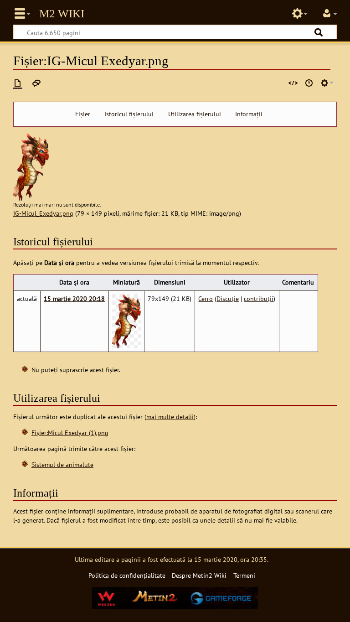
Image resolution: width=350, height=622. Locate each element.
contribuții (258, 298)
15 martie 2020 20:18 (74, 298)
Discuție (227, 298)
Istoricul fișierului (129, 114)
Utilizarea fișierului (194, 114)
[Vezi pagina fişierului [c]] (17, 83)
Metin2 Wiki (61, 13)
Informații (248, 114)
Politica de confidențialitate (126, 575)
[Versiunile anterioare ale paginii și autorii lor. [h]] (309, 83)
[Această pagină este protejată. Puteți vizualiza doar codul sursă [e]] (293, 83)
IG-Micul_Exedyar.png (43, 213)
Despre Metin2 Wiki (199, 575)
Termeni (244, 575)
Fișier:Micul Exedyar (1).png (69, 432)
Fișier (82, 114)
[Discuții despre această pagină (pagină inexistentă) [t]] (36, 83)
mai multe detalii (170, 416)
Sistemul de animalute (62, 464)
